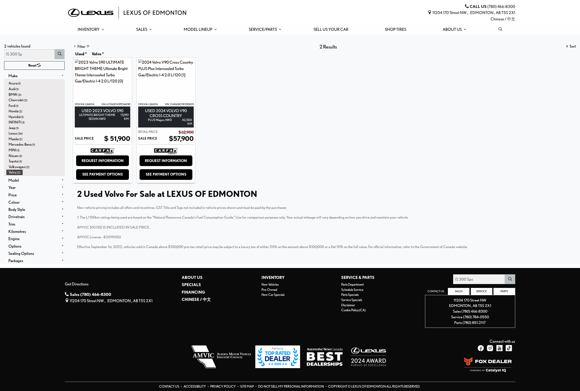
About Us (192, 277)
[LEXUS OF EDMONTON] (127, 12)
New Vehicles (270, 284)
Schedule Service (352, 290)
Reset (32, 65)
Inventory (273, 277)
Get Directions (77, 283)
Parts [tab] (504, 291)
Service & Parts (358, 277)
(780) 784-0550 (476, 317)
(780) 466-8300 (474, 311)
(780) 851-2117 (474, 322)
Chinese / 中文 (503, 18)
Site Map (247, 386)
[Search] (60, 54)
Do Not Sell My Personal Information (291, 386)
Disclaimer (348, 305)
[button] (90, 29)
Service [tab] (481, 291)
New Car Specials (273, 295)
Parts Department (352, 284)
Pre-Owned (269, 290)
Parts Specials (350, 295)
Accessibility (195, 386)
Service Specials (351, 300)
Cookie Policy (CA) (353, 310)
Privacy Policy (223, 386)
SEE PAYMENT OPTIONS (102, 174)
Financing (193, 292)
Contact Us (169, 386)
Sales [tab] (458, 291)
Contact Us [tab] (436, 291)
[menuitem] (35, 83)
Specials (191, 284)
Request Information (103, 161)
